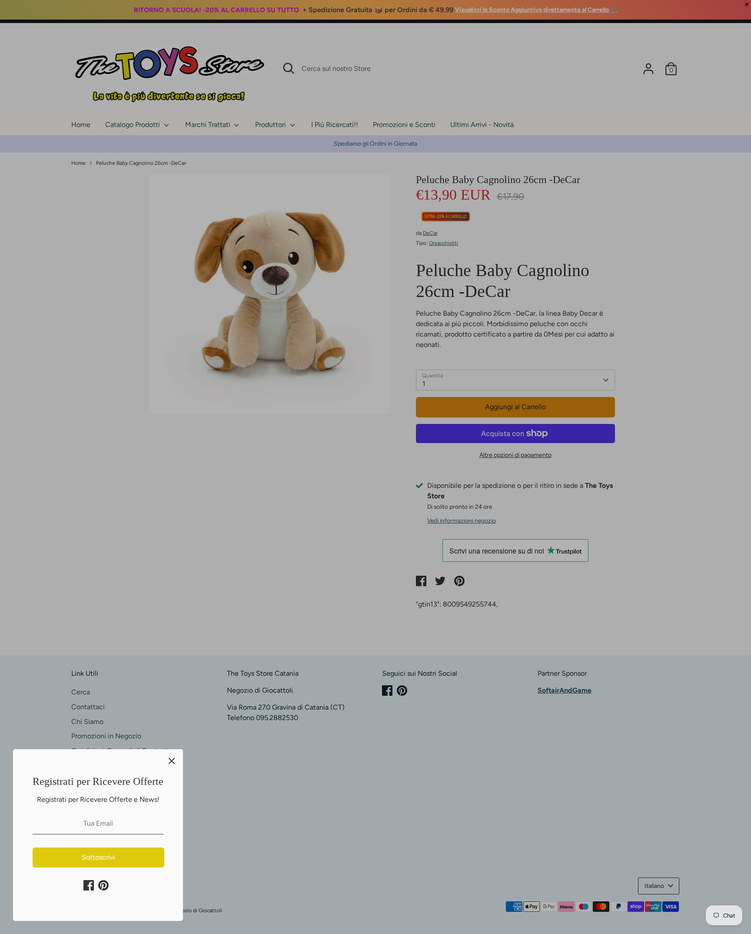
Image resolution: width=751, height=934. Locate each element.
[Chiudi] (171, 760)
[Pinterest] (103, 885)
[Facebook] (88, 885)
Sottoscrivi (98, 857)
